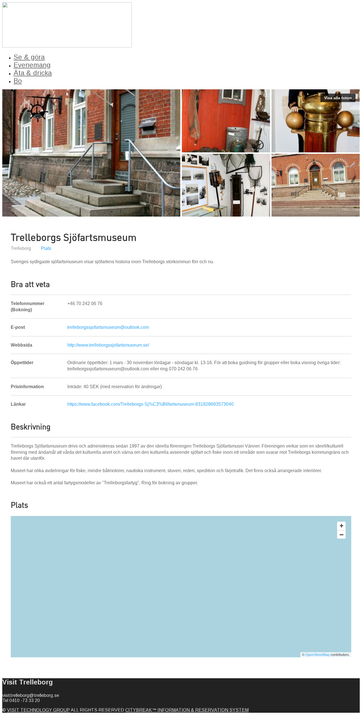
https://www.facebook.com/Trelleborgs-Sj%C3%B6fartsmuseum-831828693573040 (150, 404)
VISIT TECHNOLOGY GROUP (38, 710)
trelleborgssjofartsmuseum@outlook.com (108, 327)
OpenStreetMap (317, 655)
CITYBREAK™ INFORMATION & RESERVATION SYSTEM (187, 710)
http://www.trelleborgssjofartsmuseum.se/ (108, 345)
